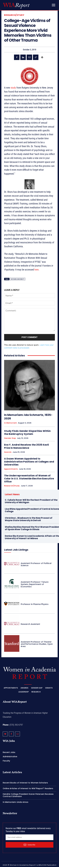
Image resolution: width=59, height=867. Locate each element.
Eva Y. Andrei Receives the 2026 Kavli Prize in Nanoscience (26, 446)
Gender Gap (10, 438)
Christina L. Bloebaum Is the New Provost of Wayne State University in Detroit (28, 519)
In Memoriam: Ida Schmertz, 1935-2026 (28, 416)
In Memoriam (10, 423)
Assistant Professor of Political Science (36, 564)
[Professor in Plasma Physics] (11, 603)
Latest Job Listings (16, 549)
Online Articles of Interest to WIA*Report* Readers (28, 788)
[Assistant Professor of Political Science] (11, 563)
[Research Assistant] (11, 623)
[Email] (29, 57)
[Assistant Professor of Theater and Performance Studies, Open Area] (11, 643)
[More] (42, 57)
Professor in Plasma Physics (34, 604)
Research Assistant (30, 624)
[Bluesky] (5, 734)
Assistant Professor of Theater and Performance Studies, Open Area (37, 644)
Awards (7, 452)
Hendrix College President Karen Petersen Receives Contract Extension (28, 795)
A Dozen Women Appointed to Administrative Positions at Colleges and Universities (29, 461)
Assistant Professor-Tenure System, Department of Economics (34, 584)
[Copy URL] (35, 57)
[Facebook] (16, 57)
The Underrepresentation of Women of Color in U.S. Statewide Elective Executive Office (29, 478)
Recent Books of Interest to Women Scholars (25, 782)
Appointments (11, 469)
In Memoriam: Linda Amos (15, 802)
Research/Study (14, 15)
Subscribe (31, 845)
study (13, 87)
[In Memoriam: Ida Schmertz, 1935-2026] (29, 385)
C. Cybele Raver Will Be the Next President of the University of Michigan (31, 501)
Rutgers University (17, 279)
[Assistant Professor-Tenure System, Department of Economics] (11, 583)
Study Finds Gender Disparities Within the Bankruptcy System (27, 432)
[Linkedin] (23, 57)
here (36, 269)
